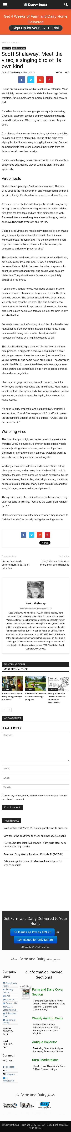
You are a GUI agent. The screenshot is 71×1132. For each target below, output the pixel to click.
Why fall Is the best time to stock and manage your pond (35, 696)
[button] (66, 4)
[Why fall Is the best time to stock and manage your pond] (35, 683)
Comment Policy (9, 1021)
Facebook (9, 1067)
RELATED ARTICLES (14, 664)
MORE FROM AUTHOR (16, 669)
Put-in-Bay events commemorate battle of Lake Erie (16, 565)
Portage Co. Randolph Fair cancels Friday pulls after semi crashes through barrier (35, 845)
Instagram (10, 1074)
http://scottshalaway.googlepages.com (36, 608)
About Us (9, 999)
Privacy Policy (8, 990)
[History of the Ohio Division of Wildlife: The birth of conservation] (58, 683)
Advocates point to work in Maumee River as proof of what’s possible (33, 863)
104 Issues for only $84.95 (35, 939)
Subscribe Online (9, 1014)
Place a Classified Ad (9, 1008)
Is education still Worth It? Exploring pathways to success (12, 696)
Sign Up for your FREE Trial (35, 28)
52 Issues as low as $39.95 (32, 932)
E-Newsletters (8, 1079)
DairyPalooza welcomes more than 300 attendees (54, 563)
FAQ (7, 996)
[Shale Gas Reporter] (26, 1107)
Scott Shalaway (19, 48)
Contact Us (11, 1003)
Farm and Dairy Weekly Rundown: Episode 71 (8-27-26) (33, 854)
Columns (6, 48)
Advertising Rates (10, 984)
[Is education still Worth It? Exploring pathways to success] (12, 683)
